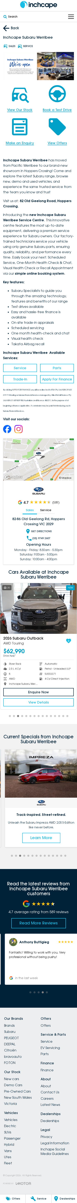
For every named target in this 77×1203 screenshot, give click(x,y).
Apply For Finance (57, 379)
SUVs (7, 1132)
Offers (46, 1025)
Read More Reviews (39, 923)
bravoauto (13, 1057)
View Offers (57, 143)
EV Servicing (50, 1048)
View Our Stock (19, 110)
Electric (10, 1126)
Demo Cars (13, 1085)
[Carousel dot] (10, 716)
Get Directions (41, 531)
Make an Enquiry (20, 143)
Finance (47, 1070)
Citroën (10, 1050)
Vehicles (10, 1120)
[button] (38, 959)
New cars (11, 1079)
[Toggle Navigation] (71, 16)
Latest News (50, 1105)
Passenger (12, 1138)
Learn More (38, 837)
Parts (57, 368)
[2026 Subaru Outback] (38, 608)
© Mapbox (65, 477)
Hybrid (9, 1144)
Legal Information (55, 1143)
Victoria (10, 1104)
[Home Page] (38, 4)
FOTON (9, 1063)
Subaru (9, 1032)
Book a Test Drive (57, 110)
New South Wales (18, 1097)
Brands (9, 1025)
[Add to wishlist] (69, 641)
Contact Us (50, 1092)
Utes (7, 1157)
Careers (47, 1098)
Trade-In (20, 379)
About (46, 1086)
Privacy (46, 1137)
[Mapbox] (14, 477)
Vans (7, 1151)
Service (20, 368)
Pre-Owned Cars (17, 1091)
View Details (38, 702)
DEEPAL (9, 1044)
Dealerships (50, 1121)
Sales (30, 510)
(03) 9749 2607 (41, 538)
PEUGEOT (11, 1038)
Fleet (8, 1163)
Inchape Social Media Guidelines (55, 1151)
